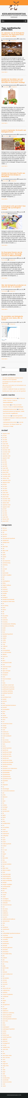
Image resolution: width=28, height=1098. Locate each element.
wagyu (4, 1061)
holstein (4, 725)
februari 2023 (5, 519)
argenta (4, 556)
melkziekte (5, 902)
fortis (3, 676)
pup (3, 963)
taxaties (4, 1031)
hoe (3, 721)
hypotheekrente (6, 774)
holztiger (4, 727)
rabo (3, 970)
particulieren (5, 951)
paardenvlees (5, 943)
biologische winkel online (8, 601)
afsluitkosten (5, 540)
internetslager (5, 788)
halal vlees (5, 717)
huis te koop (5, 740)
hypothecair (5, 750)
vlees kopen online (7, 1055)
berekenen (5, 589)
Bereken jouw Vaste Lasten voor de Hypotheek (14, 391)
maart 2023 (5, 517)
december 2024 (6, 474)
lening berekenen (6, 876)
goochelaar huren (6, 697)
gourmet (4, 701)
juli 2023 (4, 508)
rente (3, 986)
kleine (3, 821)
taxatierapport (5, 1027)
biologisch (4, 597)
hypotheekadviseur (7, 770)
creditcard (4, 646)
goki (3, 695)
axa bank (4, 569)
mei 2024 (4, 488)
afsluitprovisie (5, 542)
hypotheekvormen (6, 778)
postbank (4, 957)
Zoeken (3, 367)
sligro (3, 1002)
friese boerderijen (6, 678)
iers (3, 782)
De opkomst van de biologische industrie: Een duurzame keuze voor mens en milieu (12, 34)
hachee (4, 715)
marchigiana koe (6, 900)
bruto (3, 632)
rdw (3, 976)
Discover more (6, 415)
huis (3, 737)
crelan (3, 648)
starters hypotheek (7, 1014)
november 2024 (6, 476)
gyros (3, 711)
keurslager (5, 807)
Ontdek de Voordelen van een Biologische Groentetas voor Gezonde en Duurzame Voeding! (13, 80)
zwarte (4, 1086)
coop (3, 644)
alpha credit (5, 550)
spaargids (4, 1008)
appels (4, 554)
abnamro (4, 536)
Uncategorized (13, 40)
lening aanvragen (6, 874)
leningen (4, 882)
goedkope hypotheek (7, 693)
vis (3, 1051)
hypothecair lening (6, 756)
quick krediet (5, 968)
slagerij (4, 1000)
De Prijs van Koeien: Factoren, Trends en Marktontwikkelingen (14, 400)
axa (3, 566)
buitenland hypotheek (7, 634)
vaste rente (5, 1049)
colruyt (4, 642)
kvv (3, 847)
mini (3, 906)
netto (3, 923)
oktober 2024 (5, 478)
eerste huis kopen (6, 666)
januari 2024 (5, 496)
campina (4, 636)
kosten (4, 841)
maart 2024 (5, 492)
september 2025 (6, 456)
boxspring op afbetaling (8, 626)
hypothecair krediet (7, 752)
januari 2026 (5, 447)
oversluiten (5, 939)
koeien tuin (5, 831)
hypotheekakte (6, 772)
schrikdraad (5, 996)
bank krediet (5, 573)
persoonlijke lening (6, 953)
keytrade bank (5, 811)
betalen (4, 595)
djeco (3, 660)
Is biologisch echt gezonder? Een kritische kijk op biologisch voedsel (13, 207)
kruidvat (4, 845)
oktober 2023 (5, 502)
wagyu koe (5, 1063)
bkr (3, 603)
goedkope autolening (7, 691)
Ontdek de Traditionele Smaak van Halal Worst (13, 389)
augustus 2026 (6, 433)
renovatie (4, 982)
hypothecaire (5, 758)
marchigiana (5, 898)
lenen (3, 872)
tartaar (4, 1025)
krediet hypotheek (6, 843)
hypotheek (5, 766)
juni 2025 (4, 462)
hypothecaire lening (7, 760)
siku (3, 998)
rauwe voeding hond (7, 974)
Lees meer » (4, 72)
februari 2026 (5, 445)
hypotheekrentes (6, 776)
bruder (4, 628)
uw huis (4, 1045)
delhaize (4, 654)
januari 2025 (5, 472)
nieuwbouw (5, 927)
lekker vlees (5, 868)
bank (3, 571)
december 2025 (6, 449)
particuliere (5, 949)
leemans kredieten (6, 864)
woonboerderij (5, 1077)
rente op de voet (6, 988)
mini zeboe (5, 908)
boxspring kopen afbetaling (9, 623)
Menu (2, 21)
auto (3, 558)
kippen (4, 815)
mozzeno (4, 917)
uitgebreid (4, 1039)
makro (4, 896)
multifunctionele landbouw (8, 919)
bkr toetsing (5, 605)
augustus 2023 (6, 506)
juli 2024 (4, 484)
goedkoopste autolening (8, 687)
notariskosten (5, 929)
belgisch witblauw (6, 585)
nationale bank (5, 921)
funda (3, 683)
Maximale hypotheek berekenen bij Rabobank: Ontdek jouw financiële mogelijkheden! (13, 411)
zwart (3, 1084)
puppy (3, 965)
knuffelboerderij (6, 823)
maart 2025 (5, 468)
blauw (3, 607)
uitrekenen (4, 1041)
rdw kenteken (5, 978)
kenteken (4, 805)
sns (3, 1006)
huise (3, 744)
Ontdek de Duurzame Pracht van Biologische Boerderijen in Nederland (13, 174)
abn (3, 532)
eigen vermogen (6, 670)
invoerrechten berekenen (8, 790)
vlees (3, 1053)
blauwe (4, 609)
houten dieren (5, 733)
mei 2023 (4, 513)
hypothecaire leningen (7, 762)
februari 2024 (5, 494)
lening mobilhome (6, 878)
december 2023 (6, 498)
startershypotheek (6, 1016)
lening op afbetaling (7, 880)
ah (3, 544)
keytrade (4, 809)
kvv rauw (4, 849)
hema (3, 719)
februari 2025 (5, 470)
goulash (4, 699)
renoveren (4, 984)
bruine (3, 630)
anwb (3, 552)
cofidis (4, 640)
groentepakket (5, 709)
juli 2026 (4, 435)
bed (3, 579)
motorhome (5, 915)
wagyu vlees (5, 1065)
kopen (3, 839)
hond (3, 729)
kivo (3, 819)
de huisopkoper (6, 650)
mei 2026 (4, 439)
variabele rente (6, 1047)
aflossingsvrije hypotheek (8, 538)
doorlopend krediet (7, 662)
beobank (4, 587)
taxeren (4, 1033)
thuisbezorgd (5, 1035)
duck (3, 664)
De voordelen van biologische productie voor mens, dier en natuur (12, 317)
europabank (5, 672)
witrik (3, 1073)
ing (3, 786)
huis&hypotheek (6, 742)
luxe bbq (4, 892)
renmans (4, 980)
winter (3, 1071)
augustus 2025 (6, 458)
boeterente (5, 619)
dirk (3, 658)
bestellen (4, 593)
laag (3, 851)
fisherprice (5, 674)
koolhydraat (5, 835)
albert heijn (5, 546)
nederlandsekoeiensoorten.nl (14, 13)
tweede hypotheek (6, 1037)
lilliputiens (4, 888)
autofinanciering (6, 562)
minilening (4, 911)
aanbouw (4, 530)
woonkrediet (5, 1080)
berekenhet (5, 591)
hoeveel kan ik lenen (7, 723)
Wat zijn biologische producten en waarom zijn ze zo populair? (13, 286)
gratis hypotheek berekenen (9, 705)
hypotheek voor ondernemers (9, 768)
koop (3, 837)
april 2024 (4, 490)
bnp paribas (5, 615)
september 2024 (6, 480)
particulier (4, 945)
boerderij (4, 617)
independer (5, 784)
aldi (3, 548)
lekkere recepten (6, 870)
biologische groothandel (8, 599)
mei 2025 (4, 464)
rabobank (4, 972)
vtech (3, 1059)
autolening (4, 564)
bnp (3, 613)
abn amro (4, 534)
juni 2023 (4, 511)
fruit (3, 680)
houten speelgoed (6, 735)
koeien (4, 829)
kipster (4, 817)
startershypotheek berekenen (9, 1018)
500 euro (4, 528)
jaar (3, 792)
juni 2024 (4, 486)
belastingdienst (6, 581)
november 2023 (6, 500)
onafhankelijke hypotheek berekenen (11, 933)
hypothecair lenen (6, 754)
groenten (4, 707)
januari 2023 (5, 521)
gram (3, 703)
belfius (4, 583)
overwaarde (5, 941)
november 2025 (6, 451)
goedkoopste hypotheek (8, 689)
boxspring (4, 621)
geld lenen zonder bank (8, 685)
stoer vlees (5, 1020)
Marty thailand (6, 404)
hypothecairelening (7, 764)
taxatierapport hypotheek (8, 1029)
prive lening (5, 961)
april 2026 (4, 441)
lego (3, 866)
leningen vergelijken (7, 884)
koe (3, 825)
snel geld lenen (6, 1004)
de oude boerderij (6, 652)
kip (3, 813)
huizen (4, 746)
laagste (4, 854)
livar (3, 890)
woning (4, 1075)
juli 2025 (4, 460)
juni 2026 (4, 437)
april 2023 (4, 515)
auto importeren (6, 560)
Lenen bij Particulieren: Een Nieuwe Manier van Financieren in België (13, 424)
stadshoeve (5, 1010)
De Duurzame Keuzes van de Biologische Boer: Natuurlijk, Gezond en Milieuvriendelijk (11, 253)
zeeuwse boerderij (6, 1082)
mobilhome (5, 913)
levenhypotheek (6, 886)
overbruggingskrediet (7, 937)
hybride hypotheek (6, 748)
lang (3, 860)
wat (3, 1067)
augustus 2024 (6, 482)
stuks (3, 1023)
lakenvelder (5, 858)
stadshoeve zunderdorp (8, 1012)
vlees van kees (6, 1057)
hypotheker (5, 780)
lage (3, 856)
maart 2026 (5, 443)
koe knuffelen (5, 827)
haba (3, 713)
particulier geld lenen (7, 947)
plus (3, 955)
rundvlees (4, 992)
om (3, 931)
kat (3, 799)
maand (4, 894)
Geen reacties (5, 40)
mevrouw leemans (7, 904)
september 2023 (6, 504)
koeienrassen (5, 833)
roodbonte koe (6, 990)
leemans (4, 862)
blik (3, 611)
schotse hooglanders (7, 994)
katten (3, 801)
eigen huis (4, 668)
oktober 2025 (5, 454)
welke (3, 1069)
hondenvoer (5, 731)
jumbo (4, 794)
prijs (3, 959)
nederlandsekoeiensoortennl (10, 398)
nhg (3, 925)
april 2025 (4, 466)
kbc (3, 803)
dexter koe (5, 656)
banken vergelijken (6, 575)
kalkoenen (4, 797)
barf (3, 577)
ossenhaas (5, 935)
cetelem (4, 638)
